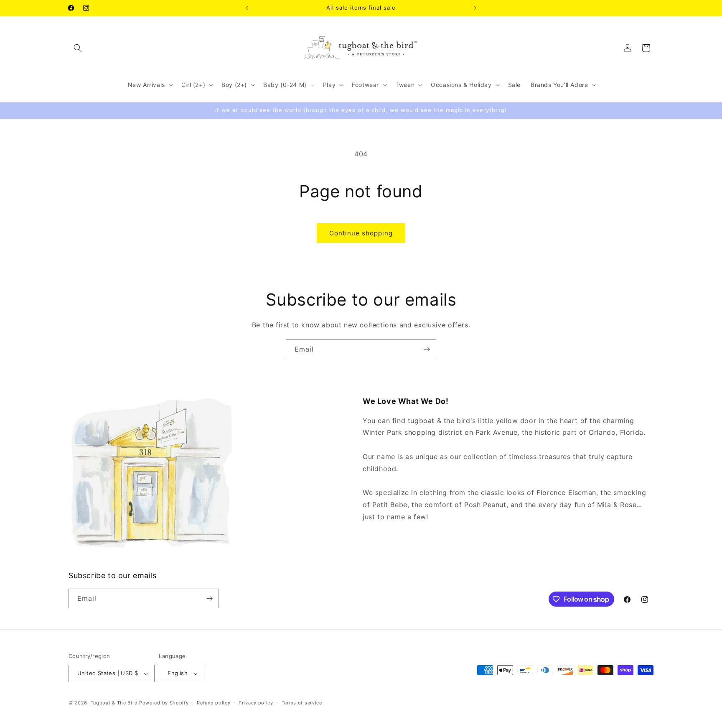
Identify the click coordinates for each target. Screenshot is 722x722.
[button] (78, 48)
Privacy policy (256, 703)
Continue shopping (361, 233)
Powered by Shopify (164, 703)
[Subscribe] (426, 349)
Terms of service (302, 703)
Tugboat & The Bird (114, 703)
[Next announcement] (475, 8)
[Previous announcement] (247, 8)
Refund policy (213, 703)
